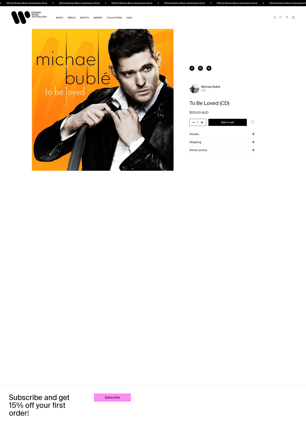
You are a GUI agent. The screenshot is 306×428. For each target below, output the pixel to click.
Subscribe (112, 397)
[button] (222, 134)
